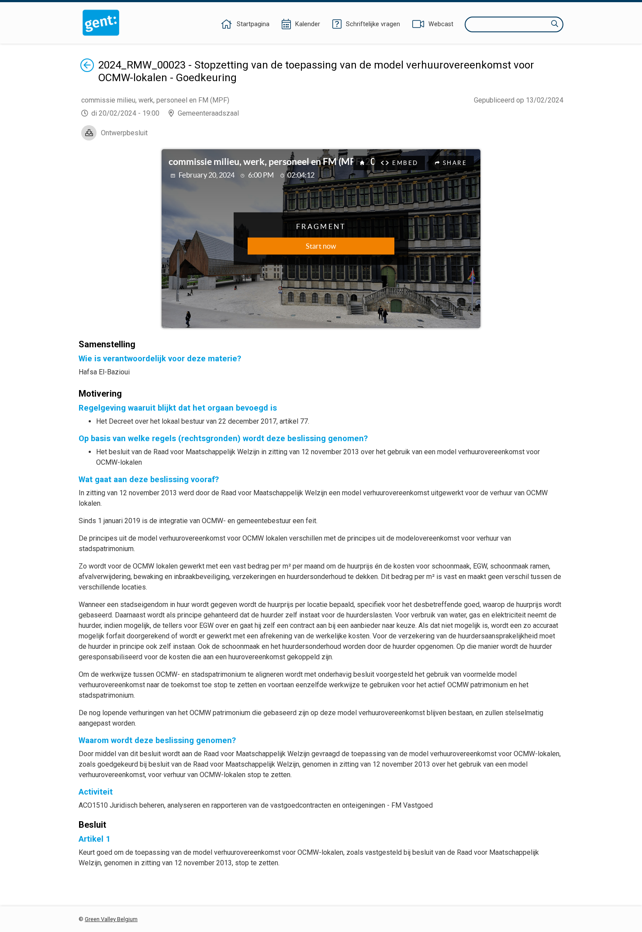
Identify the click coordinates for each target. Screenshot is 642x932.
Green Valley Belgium (111, 919)
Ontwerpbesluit (124, 133)
